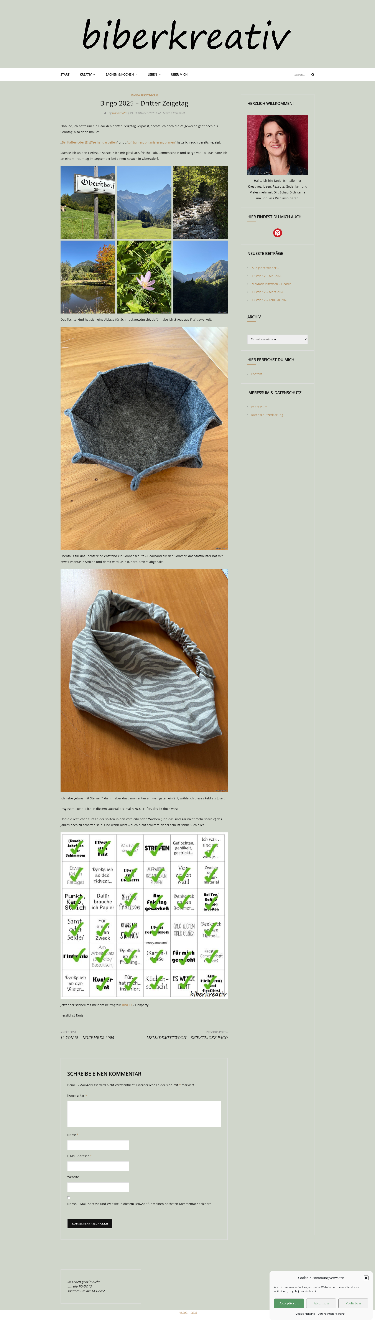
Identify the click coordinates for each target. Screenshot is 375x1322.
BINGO (127, 1005)
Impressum (259, 407)
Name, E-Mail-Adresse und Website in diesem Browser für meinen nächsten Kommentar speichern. (139, 1204)
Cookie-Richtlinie (306, 1313)
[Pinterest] (277, 232)
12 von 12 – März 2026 (268, 292)
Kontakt (256, 374)
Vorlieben (353, 1303)
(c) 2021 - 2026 (188, 1313)
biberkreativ (119, 113)
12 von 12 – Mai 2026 (267, 276)
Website (73, 1177)
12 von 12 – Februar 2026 (270, 300)
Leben (152, 74)
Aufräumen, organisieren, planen (151, 142)
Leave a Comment (174, 113)
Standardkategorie (144, 95)
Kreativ (86, 74)
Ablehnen (321, 1303)
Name (73, 1135)
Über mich (179, 74)
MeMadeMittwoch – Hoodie (271, 284)
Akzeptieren (289, 1303)
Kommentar (77, 1095)
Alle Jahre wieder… (265, 268)
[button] (366, 1278)
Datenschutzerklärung (331, 1313)
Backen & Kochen (119, 74)
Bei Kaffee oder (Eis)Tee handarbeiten (89, 142)
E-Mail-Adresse (79, 1156)
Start (65, 74)
